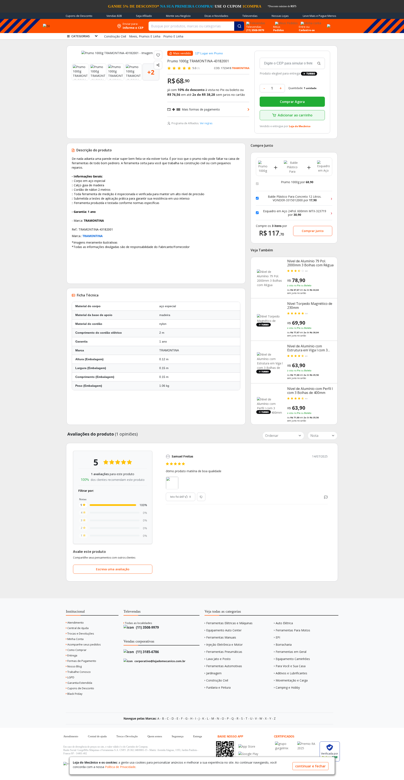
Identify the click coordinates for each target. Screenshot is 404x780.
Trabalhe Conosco (79, 672)
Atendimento (75, 622)
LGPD (70, 677)
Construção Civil (217, 680)
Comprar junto (313, 231)
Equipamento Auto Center (224, 630)
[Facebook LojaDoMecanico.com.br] (67, 763)
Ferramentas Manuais (221, 637)
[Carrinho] (328, 23)
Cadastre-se (307, 30)
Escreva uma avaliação (112, 569)
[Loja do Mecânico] (88, 26)
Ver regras (206, 123)
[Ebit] (285, 744)
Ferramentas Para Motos (293, 630)
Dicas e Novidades (216, 16)
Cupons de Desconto (79, 16)
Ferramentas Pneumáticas (224, 652)
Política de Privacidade (120, 767)
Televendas (250, 16)
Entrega (72, 655)
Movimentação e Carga (292, 680)
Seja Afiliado (144, 16)
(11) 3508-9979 (147, 627)
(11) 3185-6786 (147, 651)
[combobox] (196, 26)
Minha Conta (75, 639)
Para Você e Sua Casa (291, 666)
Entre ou (304, 27)
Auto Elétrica (284, 623)
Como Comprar (76, 650)
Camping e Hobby (288, 687)
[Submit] (239, 26)
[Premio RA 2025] (307, 744)
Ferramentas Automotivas (224, 666)
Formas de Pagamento (81, 661)
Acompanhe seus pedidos (84, 644)
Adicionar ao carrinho (295, 115)
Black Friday (74, 694)
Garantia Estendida (79, 683)
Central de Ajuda (78, 628)
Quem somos (155, 736)
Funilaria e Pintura (218, 687)
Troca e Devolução (127, 736)
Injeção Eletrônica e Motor (224, 645)
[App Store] (248, 746)
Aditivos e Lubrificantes (291, 673)
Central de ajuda (97, 736)
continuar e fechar (310, 766)
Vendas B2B (114, 16)
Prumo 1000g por (297, 182)
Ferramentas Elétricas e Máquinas (229, 623)
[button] (326, 497)
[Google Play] (248, 754)
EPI (278, 637)
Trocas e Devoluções (80, 633)
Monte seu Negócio (178, 16)
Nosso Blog (74, 666)
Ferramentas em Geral (291, 652)
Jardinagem (214, 673)
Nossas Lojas (280, 16)
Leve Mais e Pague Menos (319, 16)
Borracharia (284, 645)
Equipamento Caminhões (293, 659)
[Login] (310, 22)
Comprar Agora (292, 101)
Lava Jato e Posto (218, 659)
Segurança (177, 736)
